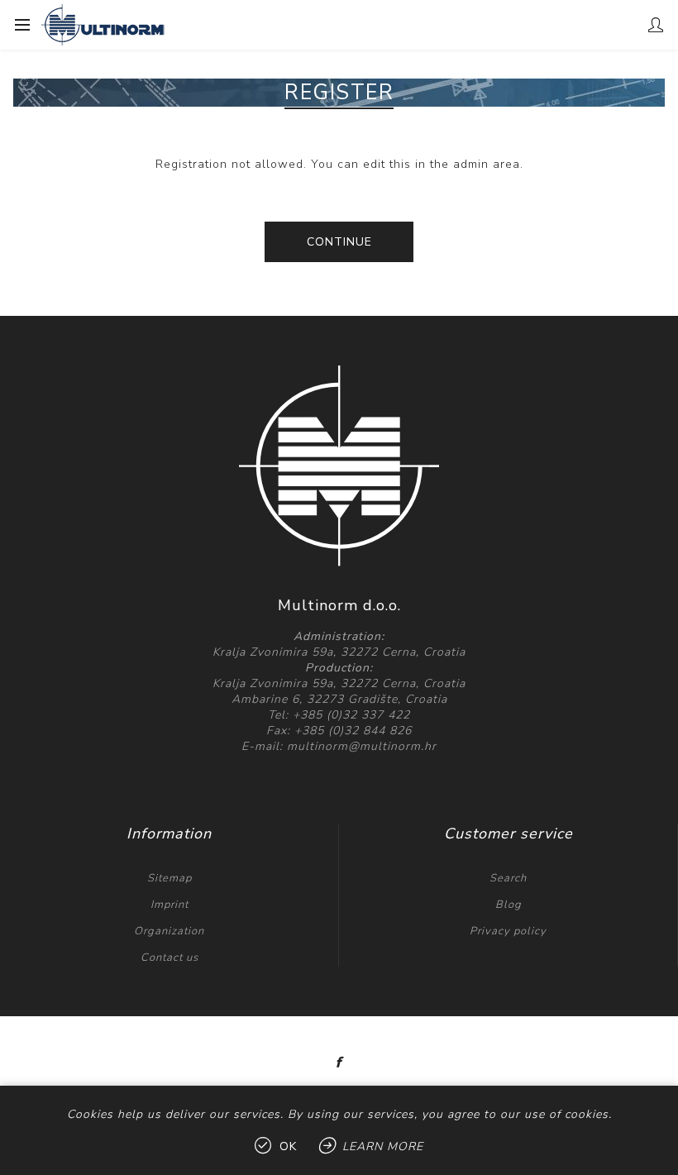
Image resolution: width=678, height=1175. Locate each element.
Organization (169, 931)
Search (508, 878)
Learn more (382, 1146)
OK (288, 1146)
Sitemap (169, 878)
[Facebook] (339, 1062)
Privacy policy (508, 931)
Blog (508, 904)
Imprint (169, 904)
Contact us (169, 957)
